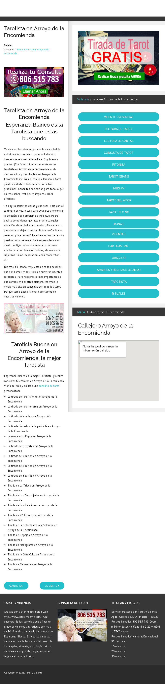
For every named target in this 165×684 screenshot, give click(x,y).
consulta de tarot (49, 386)
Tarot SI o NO (118, 212)
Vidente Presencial (118, 117)
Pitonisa (118, 164)
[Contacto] (34, 82)
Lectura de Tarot (119, 129)
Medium (118, 188)
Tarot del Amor (118, 200)
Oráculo (119, 258)
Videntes (119, 234)
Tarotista (119, 281)
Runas (119, 224)
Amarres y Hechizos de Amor (119, 269)
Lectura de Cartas (118, 140)
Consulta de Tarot (119, 152)
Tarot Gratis (118, 176)
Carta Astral (118, 246)
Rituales (118, 293)
